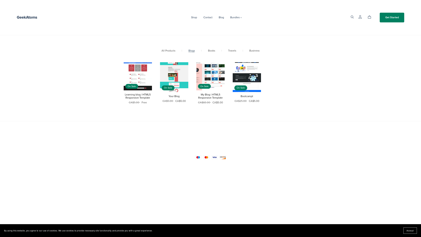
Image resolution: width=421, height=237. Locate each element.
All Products (168, 50)
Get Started (392, 17)
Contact (207, 17)
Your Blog (174, 96)
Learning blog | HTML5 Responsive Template (138, 96)
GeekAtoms (27, 17)
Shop (194, 17)
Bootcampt (247, 96)
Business (254, 50)
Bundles (235, 17)
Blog (221, 17)
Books (211, 50)
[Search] (352, 17)
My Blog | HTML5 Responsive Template (210, 96)
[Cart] (370, 17)
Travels (232, 50)
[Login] (360, 16)
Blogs (191, 50)
